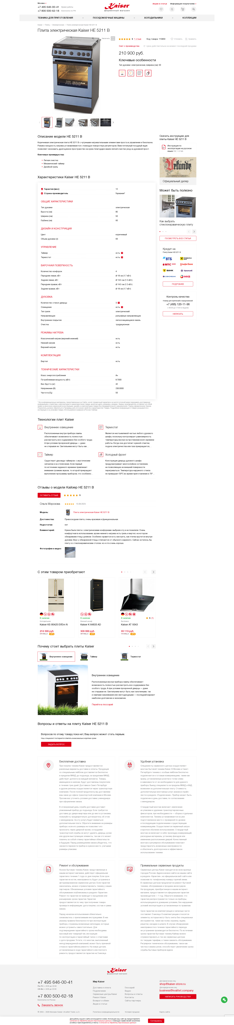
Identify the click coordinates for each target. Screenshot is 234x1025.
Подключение (99, 991)
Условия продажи (132, 1012)
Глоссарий (129, 988)
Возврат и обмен (101, 1001)
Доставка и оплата (102, 988)
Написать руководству (178, 997)
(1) (152, 618)
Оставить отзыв (49, 495)
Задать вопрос (56, 744)
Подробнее (178, 284)
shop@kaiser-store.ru (173, 983)
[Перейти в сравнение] (172, 9)
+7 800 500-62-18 (48, 10)
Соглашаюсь (156, 1021)
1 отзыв (137, 39)
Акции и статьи (160, 4)
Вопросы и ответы (133, 994)
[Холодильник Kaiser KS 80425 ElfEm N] (56, 595)
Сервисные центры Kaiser (105, 994)
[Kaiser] (117, 7)
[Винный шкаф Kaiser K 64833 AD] (96, 595)
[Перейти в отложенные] (161, 9)
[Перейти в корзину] (183, 9)
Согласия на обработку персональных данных (117, 1023)
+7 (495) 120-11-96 (178, 304)
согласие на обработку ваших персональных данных (90, 1021)
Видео (128, 991)
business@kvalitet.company (177, 990)
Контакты (129, 997)
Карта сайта (165, 1012)
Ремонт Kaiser (99, 997)
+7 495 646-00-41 (48, 7)
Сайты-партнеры (133, 1001)
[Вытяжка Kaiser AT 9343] (137, 595)
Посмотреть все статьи (178, 238)
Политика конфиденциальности (106, 1012)
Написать (178, 314)
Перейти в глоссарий (102, 704)
